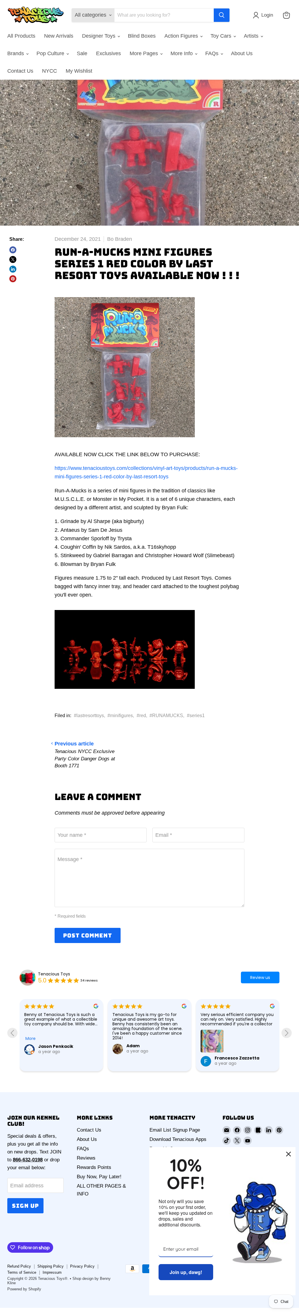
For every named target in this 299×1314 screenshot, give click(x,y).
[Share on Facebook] (12, 249)
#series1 (196, 715)
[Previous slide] (12, 1033)
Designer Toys (99, 36)
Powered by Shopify (24, 1289)
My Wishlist (79, 71)
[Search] (222, 15)
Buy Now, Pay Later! (99, 1176)
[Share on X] (12, 259)
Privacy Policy (82, 1266)
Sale (82, 53)
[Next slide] (286, 1033)
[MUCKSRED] (125, 441)
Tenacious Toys (54, 974)
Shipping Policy (50, 1266)
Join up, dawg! (186, 1272)
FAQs (212, 53)
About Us (242, 53)
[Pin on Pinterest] (12, 278)
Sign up (25, 1206)
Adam (44, 1046)
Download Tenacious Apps (178, 1139)
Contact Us (20, 71)
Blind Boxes (142, 36)
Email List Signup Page (175, 1130)
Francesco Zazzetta (148, 1058)
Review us (260, 977)
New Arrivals (58, 36)
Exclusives (108, 53)
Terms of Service (21, 1272)
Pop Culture (51, 53)
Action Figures (181, 36)
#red (141, 715)
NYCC (49, 71)
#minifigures (120, 715)
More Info (182, 53)
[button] (264, 15)
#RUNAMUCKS (166, 715)
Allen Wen (226, 1046)
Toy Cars (222, 36)
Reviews (86, 1158)
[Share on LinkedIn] (12, 269)
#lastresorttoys (89, 715)
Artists (252, 36)
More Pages (144, 53)
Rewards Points (94, 1167)
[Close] (288, 1154)
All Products (21, 36)
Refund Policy (19, 1266)
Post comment (87, 935)
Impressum (52, 1272)
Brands (16, 53)
